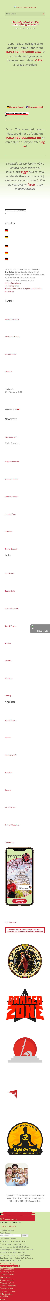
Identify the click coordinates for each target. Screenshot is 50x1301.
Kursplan (8, 772)
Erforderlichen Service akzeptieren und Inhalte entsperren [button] (23, 289)
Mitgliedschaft (10, 755)
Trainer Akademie (12, 825)
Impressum (9, 573)
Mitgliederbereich (12, 462)
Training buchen (11, 479)
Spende (8, 737)
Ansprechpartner (11, 608)
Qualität (8, 661)
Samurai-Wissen (11, 497)
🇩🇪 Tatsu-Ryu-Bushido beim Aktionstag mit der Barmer (22, 254)
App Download (10, 922)
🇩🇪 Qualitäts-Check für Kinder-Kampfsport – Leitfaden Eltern (24, 231)
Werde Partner (10, 720)
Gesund (8, 790)
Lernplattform (10, 514)
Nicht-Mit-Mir (10, 807)
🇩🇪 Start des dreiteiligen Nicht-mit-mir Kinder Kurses (24, 260)
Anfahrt (8, 643)
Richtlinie (8, 532)
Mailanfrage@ (10, 354)
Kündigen (9, 678)
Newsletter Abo (11, 437)
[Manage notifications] (5, 1296)
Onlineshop (9, 842)
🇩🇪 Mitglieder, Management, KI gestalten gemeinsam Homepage (24, 239)
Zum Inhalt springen (8, 1263)
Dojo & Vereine (11, 626)
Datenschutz (10, 591)
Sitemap (8, 696)
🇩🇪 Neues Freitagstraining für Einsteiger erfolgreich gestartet (24, 247)
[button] (10, 1266)
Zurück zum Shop (16, 1222)
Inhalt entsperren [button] (12, 286)
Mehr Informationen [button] (13, 283)
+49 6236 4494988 (12, 337)
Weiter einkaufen (9, 1226)
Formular (8, 371)
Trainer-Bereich (11, 549)
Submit (24, 1236)
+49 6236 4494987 (12, 319)
